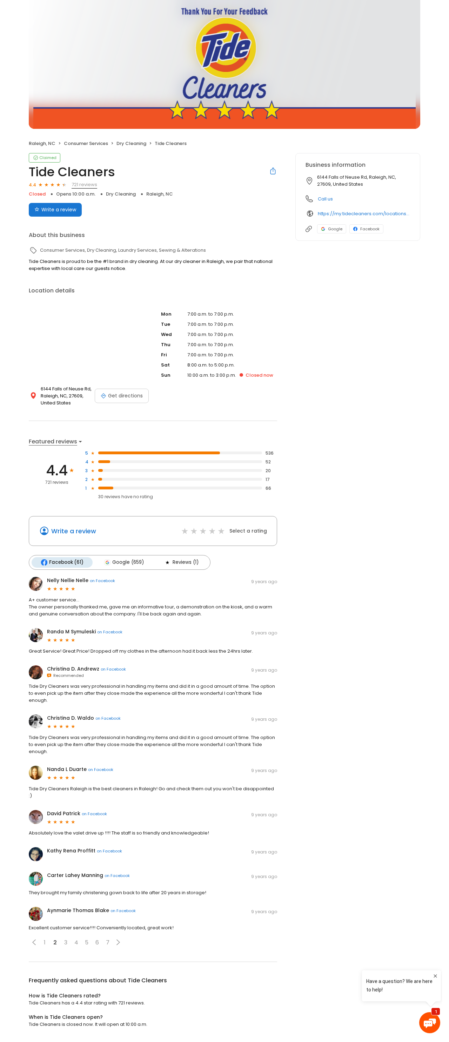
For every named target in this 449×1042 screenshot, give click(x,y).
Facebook (370, 229)
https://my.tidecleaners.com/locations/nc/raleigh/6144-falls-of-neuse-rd (364, 213)
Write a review (58, 209)
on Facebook (102, 580)
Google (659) (128, 562)
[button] (34, 942)
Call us (325, 199)
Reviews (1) (186, 562)
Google (335, 229)
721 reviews (84, 184)
